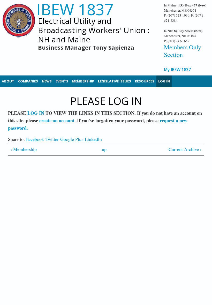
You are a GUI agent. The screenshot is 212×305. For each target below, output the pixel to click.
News (47, 81)
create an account (56, 120)
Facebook (35, 139)
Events (62, 81)
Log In (164, 81)
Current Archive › (185, 149)
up (104, 149)
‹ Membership (23, 149)
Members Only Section (182, 51)
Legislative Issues (114, 81)
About (8, 81)
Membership (83, 81)
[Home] (19, 28)
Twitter (52, 139)
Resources (144, 81)
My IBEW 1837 (177, 70)
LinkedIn (93, 139)
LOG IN (35, 113)
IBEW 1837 (74, 9)
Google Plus (71, 139)
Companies (28, 81)
